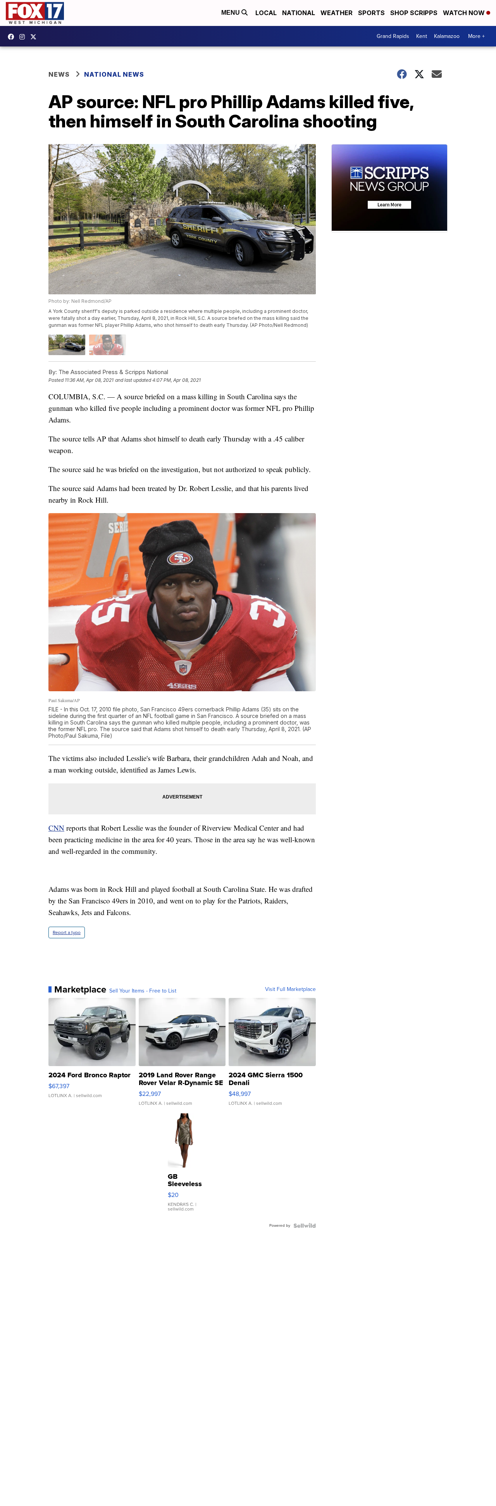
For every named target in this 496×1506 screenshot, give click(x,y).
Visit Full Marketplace (290, 989)
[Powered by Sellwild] (304, 1225)
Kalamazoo (447, 36)
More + (476, 36)
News (59, 74)
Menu (231, 12)
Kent (421, 36)
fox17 (35, 37)
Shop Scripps (413, 13)
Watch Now (464, 13)
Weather (336, 13)
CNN (56, 828)
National (298, 13)
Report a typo (67, 932)
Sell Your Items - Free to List (142, 991)
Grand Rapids (393, 36)
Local (266, 13)
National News (114, 74)
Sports (371, 13)
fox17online (13, 37)
